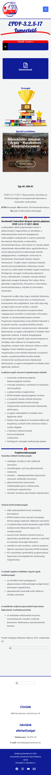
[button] (5, 152)
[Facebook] (17, 769)
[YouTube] (28, 769)
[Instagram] (22, 769)
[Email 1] (34, 769)
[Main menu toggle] (45, 9)
